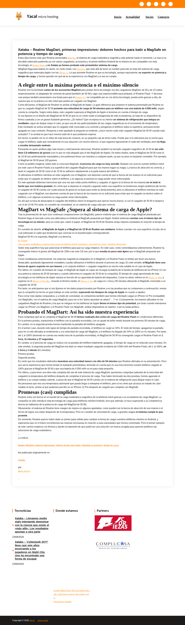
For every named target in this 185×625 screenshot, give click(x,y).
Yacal (32, 620)
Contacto (163, 16)
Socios (150, 16)
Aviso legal (43, 620)
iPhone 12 (63, 73)
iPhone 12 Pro (87, 281)
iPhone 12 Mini (155, 277)
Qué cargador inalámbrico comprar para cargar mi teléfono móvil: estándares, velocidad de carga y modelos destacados (72, 244)
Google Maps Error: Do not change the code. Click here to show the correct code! (71, 594)
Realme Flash (38, 65)
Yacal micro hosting (62, 601)
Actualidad (133, 16)
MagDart (71, 58)
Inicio (118, 16)
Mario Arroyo (24, 471)
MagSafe (81, 69)
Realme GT (80, 97)
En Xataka (22, 240)
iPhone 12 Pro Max (41, 281)
